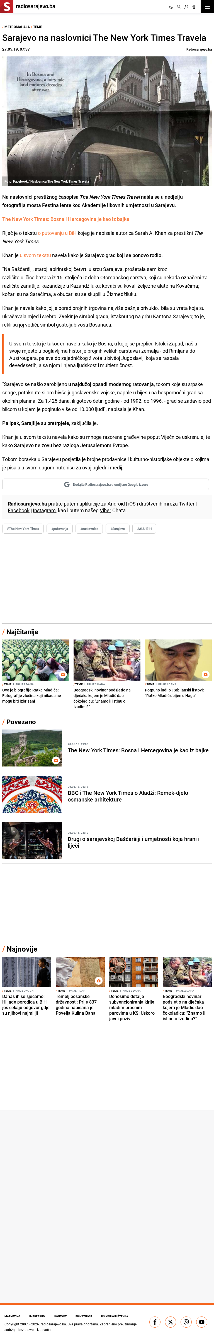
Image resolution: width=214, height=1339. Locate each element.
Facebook (19, 510)
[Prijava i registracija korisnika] (186, 7)
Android (116, 503)
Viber (105, 510)
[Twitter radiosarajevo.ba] (170, 1322)
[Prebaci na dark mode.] (171, 7)
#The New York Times (23, 528)
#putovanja (59, 528)
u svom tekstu (35, 255)
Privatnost (84, 1316)
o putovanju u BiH (57, 233)
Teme (37, 26)
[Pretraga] (179, 6)
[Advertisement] (107, 579)
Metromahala (17, 26)
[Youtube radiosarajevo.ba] (201, 1322)
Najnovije (22, 949)
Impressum (37, 1316)
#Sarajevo (117, 528)
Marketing (12, 1316)
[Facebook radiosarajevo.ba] (154, 1322)
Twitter (186, 503)
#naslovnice (89, 528)
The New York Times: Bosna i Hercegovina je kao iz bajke (65, 219)
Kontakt (60, 1316)
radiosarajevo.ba (53, 1324)
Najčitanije (22, 631)
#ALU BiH (144, 528)
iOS (132, 503)
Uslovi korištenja (114, 1316)
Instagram (44, 510)
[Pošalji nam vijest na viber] (186, 1322)
